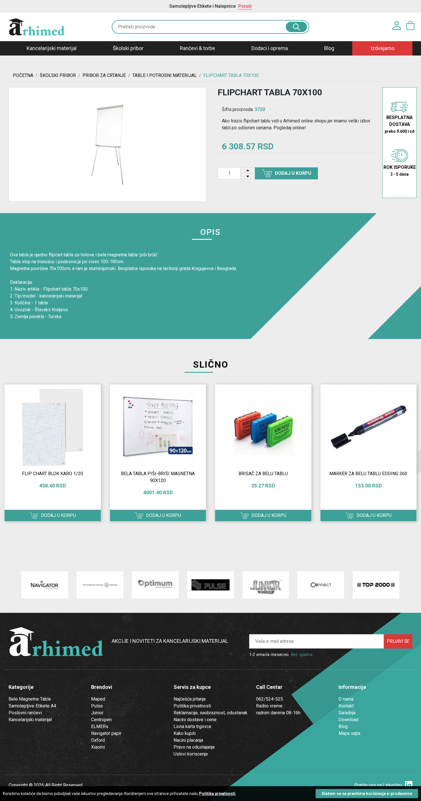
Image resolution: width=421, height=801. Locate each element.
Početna (23, 75)
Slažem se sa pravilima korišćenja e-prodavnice (367, 793)
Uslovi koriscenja (191, 754)
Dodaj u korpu (293, 173)
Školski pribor (128, 48)
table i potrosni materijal (164, 75)
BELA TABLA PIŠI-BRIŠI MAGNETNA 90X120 (158, 477)
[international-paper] (100, 584)
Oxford (98, 740)
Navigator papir (106, 733)
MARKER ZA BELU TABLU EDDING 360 (368, 473)
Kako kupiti (185, 733)
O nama (346, 699)
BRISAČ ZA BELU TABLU (263, 473)
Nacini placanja (188, 740)
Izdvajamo (382, 48)
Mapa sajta (349, 733)
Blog (329, 48)
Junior (97, 712)
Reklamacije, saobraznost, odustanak (210, 712)
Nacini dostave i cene (195, 719)
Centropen (101, 719)
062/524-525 (269, 699)
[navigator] (44, 584)
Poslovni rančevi (25, 712)
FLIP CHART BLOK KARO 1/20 (52, 473)
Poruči (245, 6)
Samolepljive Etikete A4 (32, 706)
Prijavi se (398, 641)
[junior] (265, 584)
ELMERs (99, 726)
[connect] (321, 584)
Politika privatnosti (192, 706)
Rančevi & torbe (197, 48)
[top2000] (376, 584)
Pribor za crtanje (104, 75)
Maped (98, 699)
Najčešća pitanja (190, 699)
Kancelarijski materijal (51, 48)
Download (349, 719)
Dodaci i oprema (269, 48)
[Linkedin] (408, 785)
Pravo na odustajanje (194, 747)
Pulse (97, 706)
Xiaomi (98, 747)
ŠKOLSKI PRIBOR (58, 75)
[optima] (155, 584)
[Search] (296, 27)
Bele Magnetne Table (30, 699)
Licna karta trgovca (192, 726)
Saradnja (347, 712)
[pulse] (210, 584)
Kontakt (346, 706)
